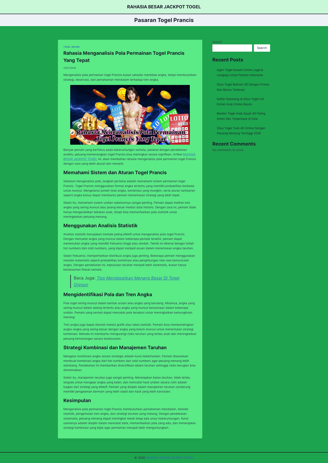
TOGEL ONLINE (71, 47)
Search (217, 42)
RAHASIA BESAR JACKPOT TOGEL (170, 457)
